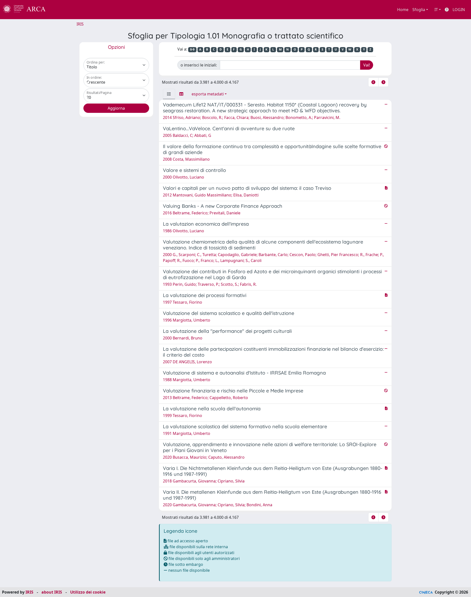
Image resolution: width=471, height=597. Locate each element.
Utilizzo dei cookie (87, 592)
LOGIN (459, 9)
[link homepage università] (59, 9)
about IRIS (51, 592)
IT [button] (436, 9)
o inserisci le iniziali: (199, 65)
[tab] (169, 94)
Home (402, 9)
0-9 (192, 49)
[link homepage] (27, 9)
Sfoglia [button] (418, 9)
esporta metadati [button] (208, 94)
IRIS (80, 24)
